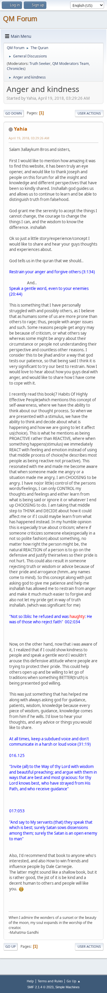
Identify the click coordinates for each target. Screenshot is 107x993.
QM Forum (20, 19)
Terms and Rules (50, 981)
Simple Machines (67, 987)
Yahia (20, 129)
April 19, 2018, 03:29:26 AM (29, 138)
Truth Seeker (40, 63)
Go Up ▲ (74, 981)
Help (30, 981)
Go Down (13, 113)
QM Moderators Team (70, 63)
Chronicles (15, 68)
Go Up (10, 946)
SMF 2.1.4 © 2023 (40, 987)
